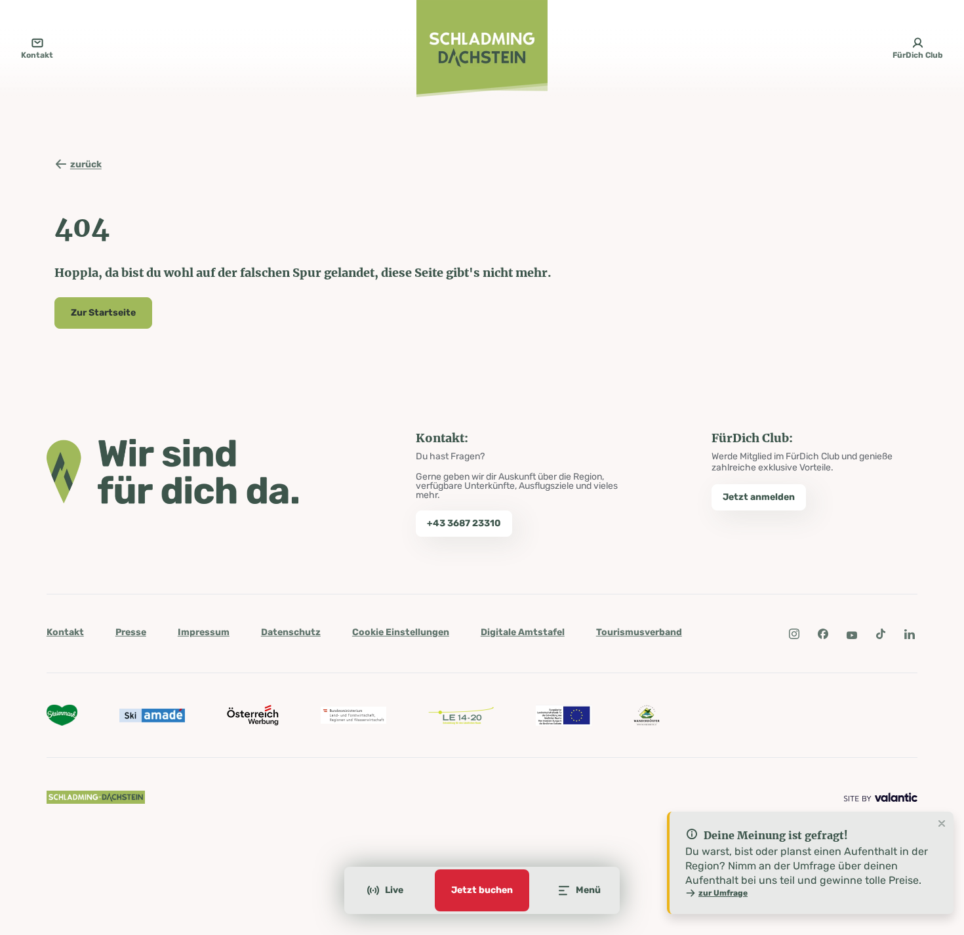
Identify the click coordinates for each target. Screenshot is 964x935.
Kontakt (65, 632)
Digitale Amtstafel (523, 632)
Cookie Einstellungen (400, 632)
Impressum (204, 632)
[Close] (941, 824)
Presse (130, 632)
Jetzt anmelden (759, 497)
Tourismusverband (639, 632)
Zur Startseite (103, 312)
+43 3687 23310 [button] (464, 523)
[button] (794, 634)
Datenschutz (291, 632)
